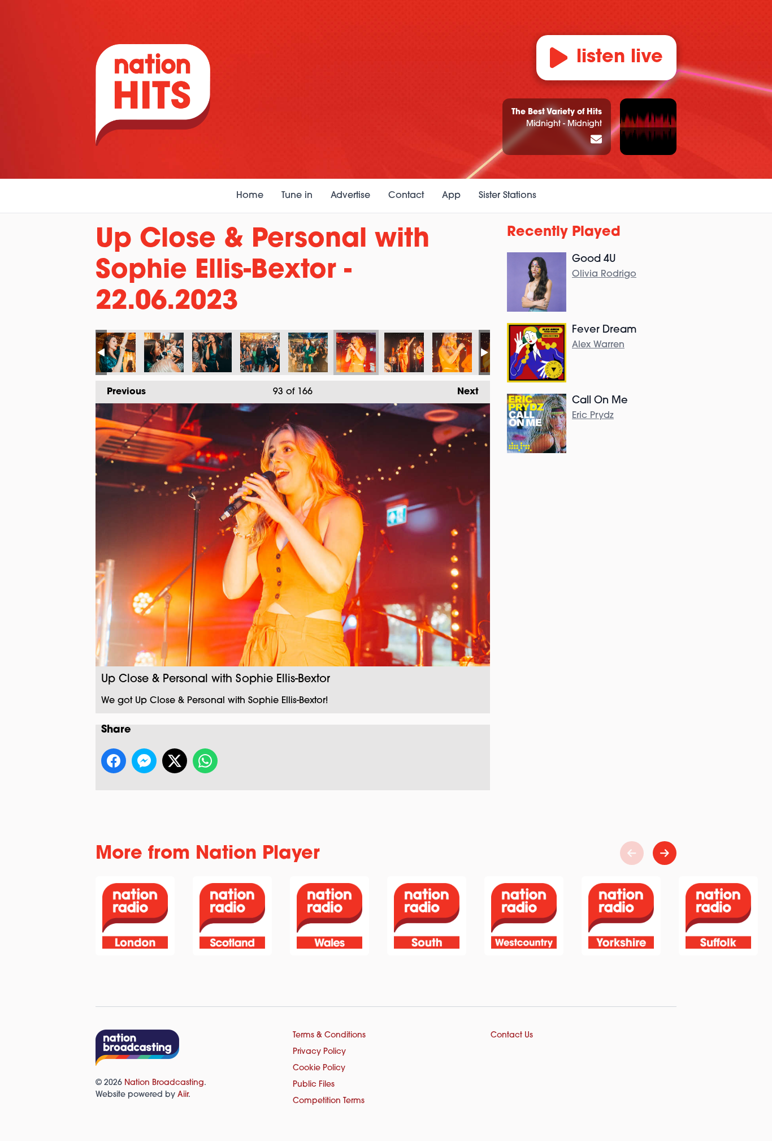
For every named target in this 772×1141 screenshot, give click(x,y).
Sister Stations (507, 195)
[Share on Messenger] (144, 760)
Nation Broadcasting (164, 1083)
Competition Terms (329, 1101)
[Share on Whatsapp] (205, 760)
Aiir (182, 1095)
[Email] (596, 140)
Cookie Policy (319, 1068)
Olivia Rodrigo (604, 274)
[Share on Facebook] (113, 760)
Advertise (350, 195)
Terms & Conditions (329, 1035)
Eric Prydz (593, 415)
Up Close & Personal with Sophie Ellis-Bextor (116, 352)
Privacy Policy (319, 1052)
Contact (406, 195)
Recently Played (564, 232)
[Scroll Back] (632, 853)
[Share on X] (174, 760)
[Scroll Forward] (664, 853)
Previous (121, 392)
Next (462, 392)
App (451, 195)
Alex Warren (598, 345)
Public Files (314, 1084)
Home (249, 195)
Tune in (297, 195)
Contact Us (512, 1035)
